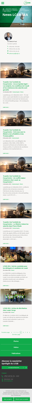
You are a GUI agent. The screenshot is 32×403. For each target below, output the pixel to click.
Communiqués (16, 92)
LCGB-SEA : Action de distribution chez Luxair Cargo (15, 309)
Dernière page (16, 334)
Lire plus (5, 107)
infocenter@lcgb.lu (8, 381)
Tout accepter (8, 399)
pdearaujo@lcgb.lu (14, 53)
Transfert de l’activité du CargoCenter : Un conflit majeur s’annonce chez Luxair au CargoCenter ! (14, 179)
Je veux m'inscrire (13, 367)
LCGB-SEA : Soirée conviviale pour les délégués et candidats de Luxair (15, 267)
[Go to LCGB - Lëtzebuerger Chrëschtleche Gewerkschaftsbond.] (3, 9)
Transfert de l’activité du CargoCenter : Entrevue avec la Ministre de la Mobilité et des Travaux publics (14, 133)
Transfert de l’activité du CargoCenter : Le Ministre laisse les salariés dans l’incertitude (15, 224)
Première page (5, 332)
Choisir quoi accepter (22, 399)
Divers (21, 92)
